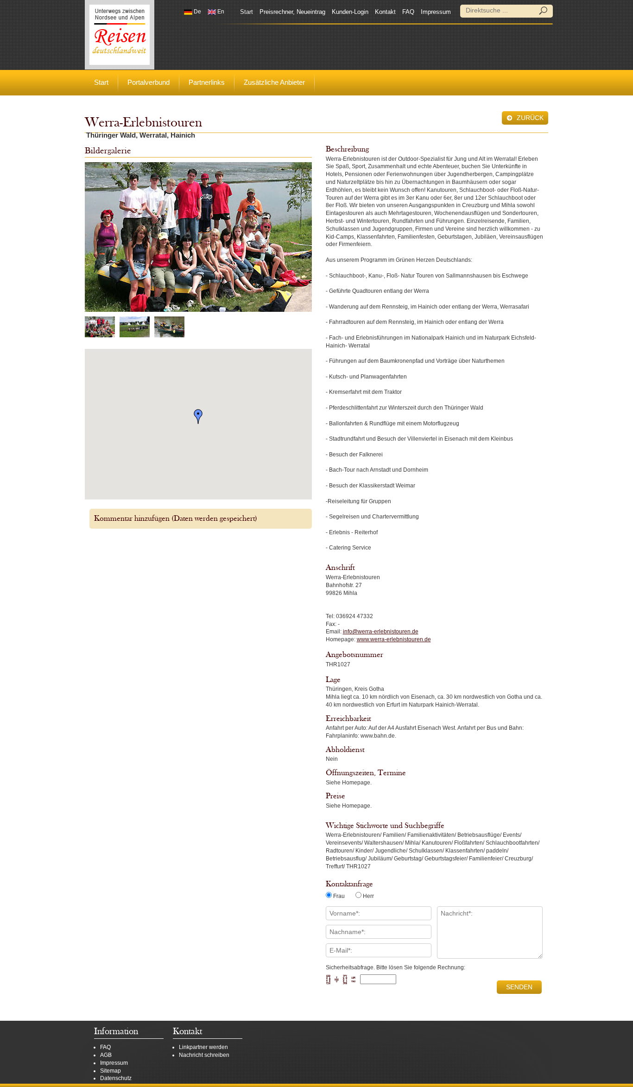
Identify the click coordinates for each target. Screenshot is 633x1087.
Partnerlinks (207, 82)
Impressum (436, 11)
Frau (339, 896)
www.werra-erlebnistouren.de (394, 639)
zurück (529, 117)
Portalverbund (148, 82)
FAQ (408, 11)
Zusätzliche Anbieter (274, 82)
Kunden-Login (350, 11)
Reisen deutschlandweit (119, 35)
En (220, 11)
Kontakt (385, 11)
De (196, 11)
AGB (106, 1055)
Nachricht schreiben (204, 1055)
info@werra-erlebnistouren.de (380, 631)
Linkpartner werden (203, 1047)
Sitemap (110, 1071)
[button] (198, 416)
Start (246, 11)
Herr (368, 896)
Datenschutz (116, 1078)
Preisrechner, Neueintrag (292, 11)
